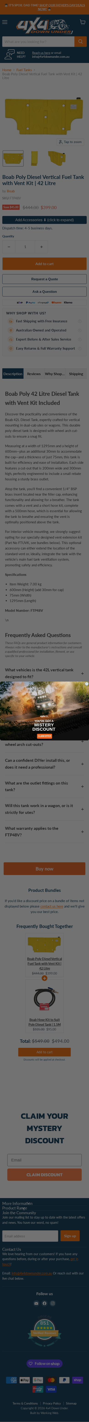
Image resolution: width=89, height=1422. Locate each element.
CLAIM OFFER (44, 736)
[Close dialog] (86, 683)
